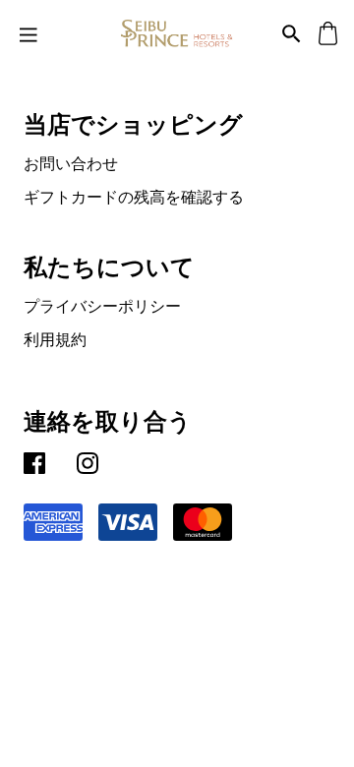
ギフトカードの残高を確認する (134, 196)
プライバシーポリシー (102, 306)
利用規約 (55, 339)
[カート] (328, 32)
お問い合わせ (71, 163)
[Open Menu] (28, 33)
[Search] (291, 32)
